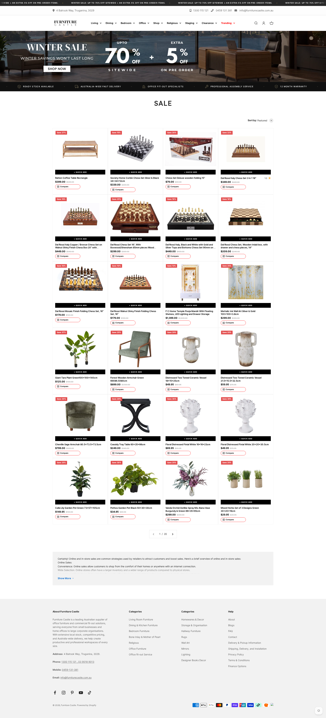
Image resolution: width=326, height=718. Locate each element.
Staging (189, 23)
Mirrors (185, 648)
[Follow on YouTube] (81, 692)
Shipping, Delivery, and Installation (247, 648)
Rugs (184, 637)
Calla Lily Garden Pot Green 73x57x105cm (77, 508)
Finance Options (237, 666)
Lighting (185, 654)
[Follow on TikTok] (89, 692)
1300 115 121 (200, 10)
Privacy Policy (236, 654)
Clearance (208, 23)
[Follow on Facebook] (55, 692)
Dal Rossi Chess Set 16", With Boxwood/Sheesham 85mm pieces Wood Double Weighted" (132, 247)
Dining (109, 23)
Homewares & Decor (192, 619)
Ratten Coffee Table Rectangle (71, 178)
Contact (232, 637)
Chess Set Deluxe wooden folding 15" (185, 178)
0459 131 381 (224, 10)
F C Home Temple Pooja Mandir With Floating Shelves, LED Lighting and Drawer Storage (189, 313)
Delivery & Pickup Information (244, 642)
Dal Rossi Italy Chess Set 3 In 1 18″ (238, 178)
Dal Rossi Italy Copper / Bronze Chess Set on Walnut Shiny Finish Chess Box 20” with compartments (78, 247)
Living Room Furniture (141, 619)
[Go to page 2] (172, 534)
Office (142, 23)
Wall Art (185, 642)
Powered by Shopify (86, 705)
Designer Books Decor (193, 660)
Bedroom (126, 23)
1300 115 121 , (69, 661)
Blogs (231, 625)
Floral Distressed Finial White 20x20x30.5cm (245, 444)
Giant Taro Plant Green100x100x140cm (76, 377)
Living (94, 23)
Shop (156, 23)
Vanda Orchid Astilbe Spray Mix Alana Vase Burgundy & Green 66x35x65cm (188, 509)
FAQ (230, 631)
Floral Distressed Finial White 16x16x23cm (188, 444)
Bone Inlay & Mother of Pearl (144, 637)
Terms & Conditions (239, 660)
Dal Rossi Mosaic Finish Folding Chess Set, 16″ (79, 311)
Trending (226, 23)
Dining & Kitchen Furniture (143, 625)
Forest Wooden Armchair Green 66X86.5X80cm (127, 379)
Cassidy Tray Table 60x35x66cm (127, 444)
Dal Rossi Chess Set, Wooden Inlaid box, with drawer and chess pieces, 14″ (244, 246)
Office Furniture (137, 648)
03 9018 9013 (86, 661)
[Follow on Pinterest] (72, 692)
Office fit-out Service (140, 654)
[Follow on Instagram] (63, 692)
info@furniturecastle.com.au (256, 10)
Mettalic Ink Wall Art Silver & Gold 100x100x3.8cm (238, 313)
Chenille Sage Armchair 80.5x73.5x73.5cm (78, 444)
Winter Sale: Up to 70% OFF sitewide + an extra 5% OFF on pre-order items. (84, 3)
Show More (64, 578)
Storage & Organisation (194, 625)
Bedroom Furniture (139, 631)
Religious (172, 23)
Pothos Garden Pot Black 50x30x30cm (131, 508)
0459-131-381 (70, 669)
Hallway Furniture (191, 631)
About (231, 619)
